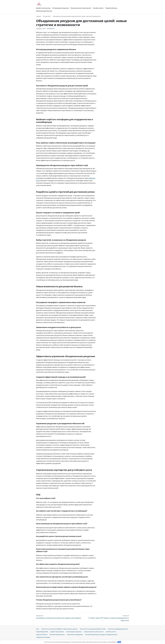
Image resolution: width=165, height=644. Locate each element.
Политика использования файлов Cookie (93, 629)
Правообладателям (42, 631)
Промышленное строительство (81, 8)
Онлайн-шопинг (98, 8)
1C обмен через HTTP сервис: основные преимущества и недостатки (108, 618)
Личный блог (47, 16)
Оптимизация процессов (60, 8)
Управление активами (43, 637)
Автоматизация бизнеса (44, 11)
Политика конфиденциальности (118, 629)
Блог (37, 629)
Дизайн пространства (43, 8)
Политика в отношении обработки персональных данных (59, 629)
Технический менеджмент (75, 634)
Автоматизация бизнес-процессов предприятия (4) (101, 634)
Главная (38, 16)
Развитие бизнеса (111, 8)
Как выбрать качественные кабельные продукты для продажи (58, 617)
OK (119, 642)
